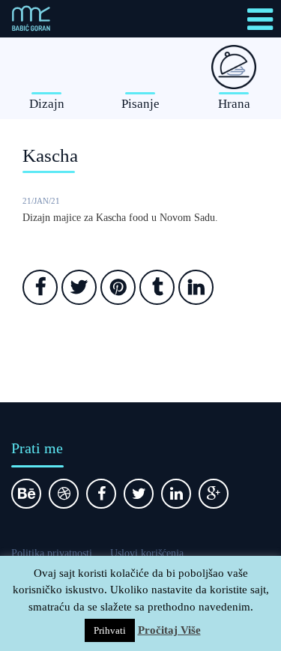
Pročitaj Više (169, 630)
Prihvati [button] (110, 630)
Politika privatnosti (51, 553)
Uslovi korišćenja (147, 553)
